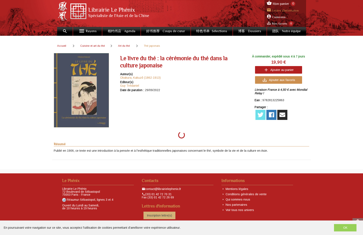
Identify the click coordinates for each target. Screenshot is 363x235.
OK (345, 227)
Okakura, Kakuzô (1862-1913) (140, 77)
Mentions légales (237, 189)
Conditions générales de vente (246, 194)
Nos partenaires (236, 204)
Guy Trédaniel (129, 85)
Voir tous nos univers (240, 210)
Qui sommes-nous (238, 199)
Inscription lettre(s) (159, 215)
